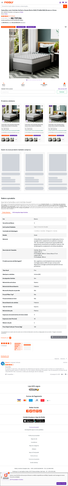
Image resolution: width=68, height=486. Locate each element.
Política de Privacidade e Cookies (14, 479)
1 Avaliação (12, 16)
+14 (16, 139)
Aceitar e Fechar (61, 483)
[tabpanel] (34, 272)
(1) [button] (21, 344)
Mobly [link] (21, 12)
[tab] (6, 212)
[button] (3, 121)
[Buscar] (65, 6)
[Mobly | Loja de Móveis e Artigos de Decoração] (8, 2)
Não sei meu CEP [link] (62, 88)
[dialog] (34, 479)
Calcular (61, 92)
